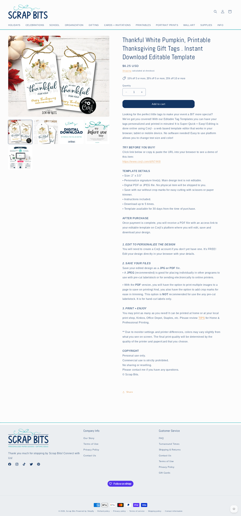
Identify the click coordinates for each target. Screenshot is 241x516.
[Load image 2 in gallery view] (46, 132)
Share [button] (129, 392)
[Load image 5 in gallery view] (20, 158)
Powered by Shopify (85, 511)
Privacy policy (119, 511)
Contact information (173, 511)
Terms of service (137, 511)
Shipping (126, 71)
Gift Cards (164, 472)
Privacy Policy (91, 449)
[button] (15, 25)
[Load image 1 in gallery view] (20, 132)
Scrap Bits (70, 511)
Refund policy (103, 511)
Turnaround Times (169, 444)
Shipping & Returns (170, 449)
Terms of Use (90, 444)
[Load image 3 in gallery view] (72, 132)
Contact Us (89, 455)
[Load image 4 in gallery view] (97, 132)
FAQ (161, 438)
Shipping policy (155, 511)
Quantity (126, 85)
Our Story (88, 438)
